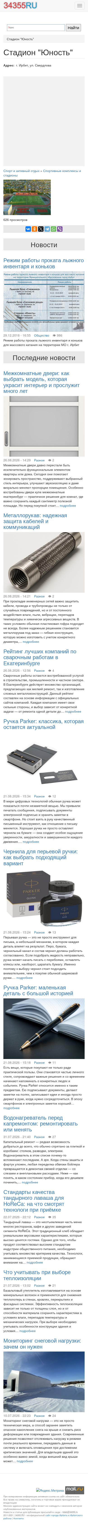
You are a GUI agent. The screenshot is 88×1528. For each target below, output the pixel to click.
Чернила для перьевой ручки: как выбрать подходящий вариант (40, 857)
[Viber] (60, 229)
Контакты (19, 1518)
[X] (41, 229)
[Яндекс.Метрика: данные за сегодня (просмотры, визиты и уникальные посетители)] (50, 1490)
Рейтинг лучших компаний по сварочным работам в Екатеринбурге (39, 657)
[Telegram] (47, 229)
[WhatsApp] (53, 229)
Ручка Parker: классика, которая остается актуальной (43, 724)
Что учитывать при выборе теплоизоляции (37, 1274)
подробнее (68, 505)
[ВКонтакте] (28, 229)
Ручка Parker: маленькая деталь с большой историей (38, 990)
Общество (41, 335)
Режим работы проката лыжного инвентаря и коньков (43, 263)
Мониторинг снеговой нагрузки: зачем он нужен (42, 1343)
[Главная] (20, 5)
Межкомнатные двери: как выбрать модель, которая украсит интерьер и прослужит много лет (41, 381)
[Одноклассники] (34, 229)
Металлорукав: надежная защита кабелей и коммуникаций (35, 521)
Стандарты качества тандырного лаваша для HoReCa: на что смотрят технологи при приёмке (33, 1200)
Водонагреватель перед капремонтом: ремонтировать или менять (40, 1123)
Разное (39, 460)
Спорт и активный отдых (21, 170)
